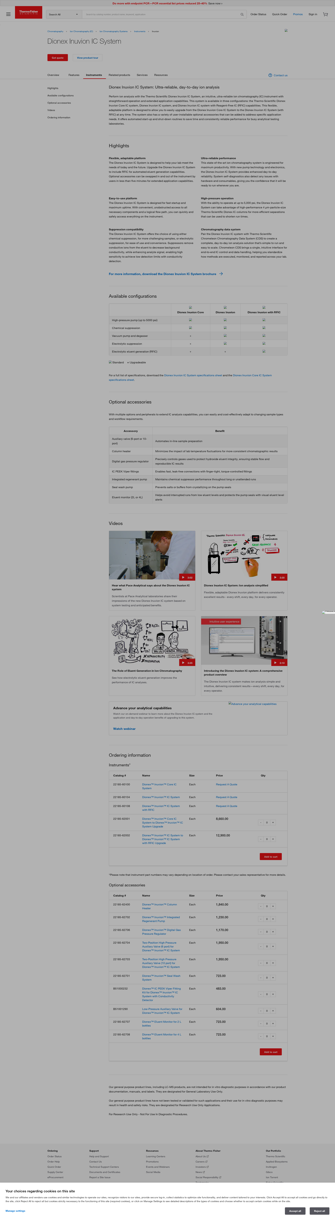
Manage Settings (15, 1210)
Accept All (295, 1211)
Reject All (319, 1211)
